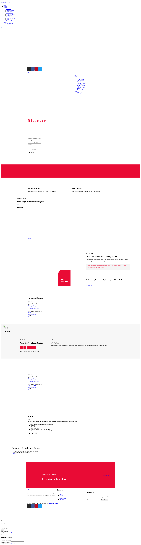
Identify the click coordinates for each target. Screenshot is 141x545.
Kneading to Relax (33, 308)
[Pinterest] (36, 69)
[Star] (21, 347)
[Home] (29, 72)
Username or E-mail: (5, 540)
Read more (30, 435)
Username (3, 527)
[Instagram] (29, 69)
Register (13, 532)
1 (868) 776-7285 (32, 314)
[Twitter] (40, 69)
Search (29, 144)
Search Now (89, 285)
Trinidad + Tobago (32, 312)
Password (3, 528)
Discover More (106, 475)
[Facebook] (33, 69)
